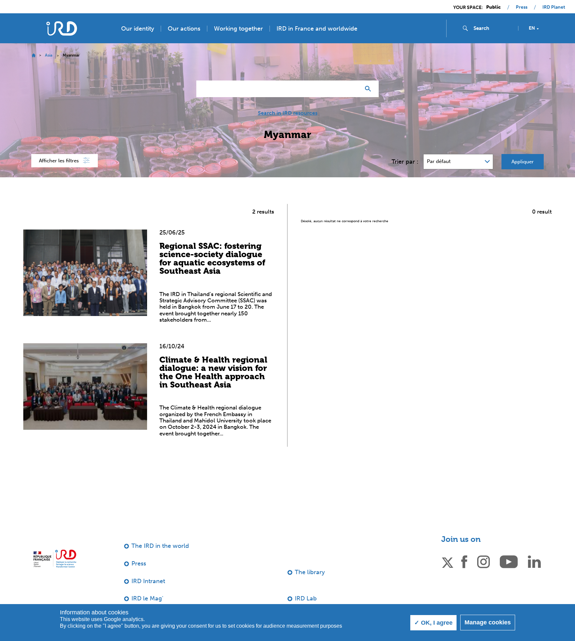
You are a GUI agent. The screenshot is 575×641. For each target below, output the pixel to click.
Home (33, 55)
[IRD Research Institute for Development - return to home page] (54, 558)
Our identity (137, 29)
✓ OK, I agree (433, 622)
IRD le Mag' (147, 598)
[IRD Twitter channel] (447, 561)
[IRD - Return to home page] (61, 28)
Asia (48, 55)
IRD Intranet (148, 581)
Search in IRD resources (287, 113)
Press (521, 7)
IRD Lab (306, 598)
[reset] (353, 88)
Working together (238, 29)
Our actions (184, 29)
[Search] (369, 88)
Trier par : (405, 162)
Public (493, 7)
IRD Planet (553, 7)
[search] (493, 28)
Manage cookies (488, 622)
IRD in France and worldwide (317, 29)
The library (310, 572)
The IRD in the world (160, 546)
